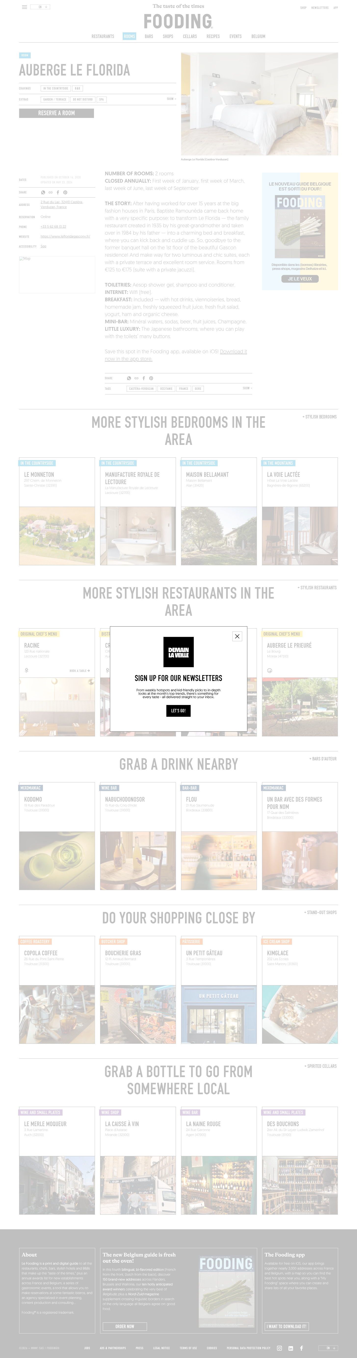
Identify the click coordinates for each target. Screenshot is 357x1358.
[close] (237, 636)
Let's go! (178, 711)
